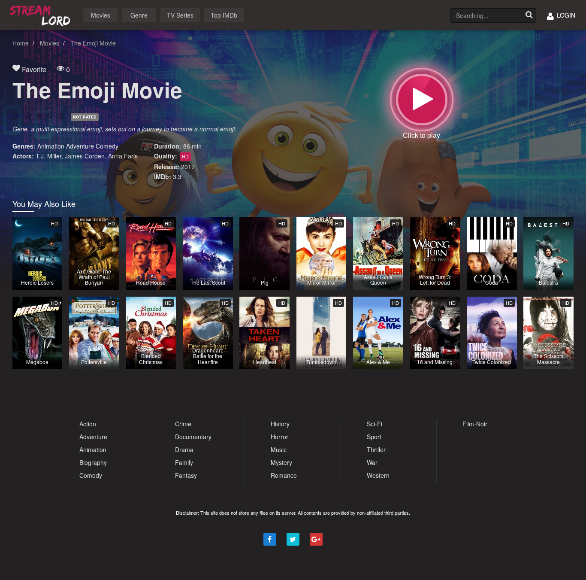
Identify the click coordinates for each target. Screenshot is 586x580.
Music (279, 449)
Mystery (281, 462)
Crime (183, 423)
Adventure (80, 146)
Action (87, 423)
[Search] (529, 15)
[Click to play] (421, 99)
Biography (93, 462)
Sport (374, 436)
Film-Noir (474, 423)
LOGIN (565, 15)
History (280, 423)
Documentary (193, 436)
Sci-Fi (374, 423)
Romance (284, 475)
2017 (188, 166)
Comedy (107, 146)
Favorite (33, 69)
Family (184, 462)
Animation (50, 146)
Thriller (376, 449)
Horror (279, 436)
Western (378, 475)
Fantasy (186, 475)
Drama (184, 449)
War (372, 462)
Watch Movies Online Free (42, 14)
